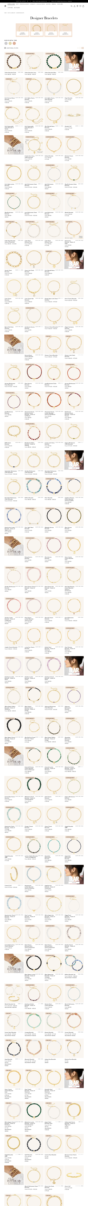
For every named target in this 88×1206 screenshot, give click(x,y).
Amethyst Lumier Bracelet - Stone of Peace (10, 678)
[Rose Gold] (14, 43)
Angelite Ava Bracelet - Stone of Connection (50, 887)
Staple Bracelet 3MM (69, 827)
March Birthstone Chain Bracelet (31, 1187)
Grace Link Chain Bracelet (29, 271)
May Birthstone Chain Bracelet (71, 185)
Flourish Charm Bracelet (49, 618)
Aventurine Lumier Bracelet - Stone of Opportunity (10, 529)
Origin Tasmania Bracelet (69, 327)
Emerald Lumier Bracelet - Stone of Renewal (50, 768)
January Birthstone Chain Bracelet (10, 384)
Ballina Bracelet (29, 498)
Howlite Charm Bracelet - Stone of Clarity (70, 946)
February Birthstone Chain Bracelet (50, 707)
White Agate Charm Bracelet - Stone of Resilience (10, 1123)
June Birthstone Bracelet (49, 213)
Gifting (48, 4)
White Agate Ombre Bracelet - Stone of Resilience (10, 708)
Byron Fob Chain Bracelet (9, 327)
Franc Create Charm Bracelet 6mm (9, 1091)
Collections (40, 4)
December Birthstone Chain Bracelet (10, 498)
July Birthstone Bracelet (9, 412)
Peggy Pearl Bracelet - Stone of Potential (70, 917)
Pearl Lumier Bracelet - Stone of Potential (30, 917)
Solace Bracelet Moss (50, 72)
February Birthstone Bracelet (68, 708)
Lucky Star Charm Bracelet (29, 648)
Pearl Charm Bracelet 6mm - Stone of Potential (50, 946)
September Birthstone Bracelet (68, 857)
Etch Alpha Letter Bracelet (9, 185)
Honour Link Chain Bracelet (70, 356)
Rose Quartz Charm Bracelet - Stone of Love (30, 588)
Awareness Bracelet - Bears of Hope (70, 242)
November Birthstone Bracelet (68, 739)
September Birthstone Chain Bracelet (11, 471)
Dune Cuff (67, 1186)
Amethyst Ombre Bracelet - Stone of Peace (30, 1005)
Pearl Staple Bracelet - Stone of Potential (30, 1091)
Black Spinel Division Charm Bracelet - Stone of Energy (30, 708)
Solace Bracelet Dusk (10, 72)
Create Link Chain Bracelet (50, 443)
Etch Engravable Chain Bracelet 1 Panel (29, 128)
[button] (11, 4)
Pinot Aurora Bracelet (28, 384)
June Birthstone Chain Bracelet (31, 213)
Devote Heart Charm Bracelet (49, 1004)
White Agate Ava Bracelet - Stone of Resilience (50, 917)
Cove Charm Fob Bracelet (29, 299)
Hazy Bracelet (8, 1059)
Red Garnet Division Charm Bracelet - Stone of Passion (70, 413)
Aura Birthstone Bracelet (69, 618)
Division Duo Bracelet (70, 1059)
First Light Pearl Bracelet (29, 528)
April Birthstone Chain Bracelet (31, 185)
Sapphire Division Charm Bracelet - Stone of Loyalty (69, 499)
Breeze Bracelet (49, 1032)
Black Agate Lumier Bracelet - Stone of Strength (30, 976)
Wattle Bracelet (69, 212)
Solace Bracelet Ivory (30, 72)
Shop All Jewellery (11, 12)
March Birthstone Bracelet (69, 1004)
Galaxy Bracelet (49, 156)
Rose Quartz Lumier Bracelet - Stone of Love (29, 619)
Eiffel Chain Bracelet (8, 443)
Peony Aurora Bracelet (28, 557)
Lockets (32, 4)
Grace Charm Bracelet (48, 827)
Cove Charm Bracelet (8, 299)
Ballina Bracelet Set (70, 974)
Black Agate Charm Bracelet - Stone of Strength (10, 739)
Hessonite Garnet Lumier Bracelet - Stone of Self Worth (50, 413)
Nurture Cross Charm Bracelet (70, 1155)
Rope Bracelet (68, 98)
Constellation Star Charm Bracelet (10, 945)
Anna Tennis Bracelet (70, 298)
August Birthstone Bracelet (70, 797)
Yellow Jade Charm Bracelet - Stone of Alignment (70, 1123)
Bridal (54, 4)
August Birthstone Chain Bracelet (70, 443)
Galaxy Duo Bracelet (50, 1059)
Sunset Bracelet (69, 1032)
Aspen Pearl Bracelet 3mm (48, 1122)
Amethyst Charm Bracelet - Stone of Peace (50, 678)
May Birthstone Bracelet (9, 213)
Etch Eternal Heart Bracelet (10, 98)
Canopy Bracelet (29, 1032)
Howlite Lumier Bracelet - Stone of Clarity (30, 678)
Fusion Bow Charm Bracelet (10, 797)
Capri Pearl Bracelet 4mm (48, 241)
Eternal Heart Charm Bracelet (29, 356)
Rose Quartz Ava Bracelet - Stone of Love (50, 588)
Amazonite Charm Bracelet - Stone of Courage (10, 828)
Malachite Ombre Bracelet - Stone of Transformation (70, 768)
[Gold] (10, 43)
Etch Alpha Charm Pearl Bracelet (50, 98)
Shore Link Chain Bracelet (49, 1187)
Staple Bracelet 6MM (9, 1155)
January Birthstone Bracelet (70, 384)
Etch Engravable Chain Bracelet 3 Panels (9, 128)
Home (5, 12)
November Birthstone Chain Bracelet (50, 471)
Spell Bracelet (28, 1155)
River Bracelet (48, 498)
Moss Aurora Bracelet (68, 528)
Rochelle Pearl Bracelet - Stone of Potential (50, 1091)
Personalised (24, 4)
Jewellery (11, 4)
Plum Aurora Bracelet (48, 557)
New (17, 4)
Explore (60, 4)
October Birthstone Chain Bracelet (30, 471)
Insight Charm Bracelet (11, 647)
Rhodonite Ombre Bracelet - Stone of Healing (30, 444)
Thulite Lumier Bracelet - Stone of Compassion (10, 619)
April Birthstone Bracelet (49, 185)
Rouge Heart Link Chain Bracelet (51, 299)
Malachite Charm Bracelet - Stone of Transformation (30, 798)
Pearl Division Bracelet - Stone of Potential (70, 649)
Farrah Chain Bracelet (8, 271)
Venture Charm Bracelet (51, 327)
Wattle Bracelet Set (10, 1004)
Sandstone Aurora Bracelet (30, 327)
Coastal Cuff (8, 885)
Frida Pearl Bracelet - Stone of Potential (10, 241)
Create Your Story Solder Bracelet (29, 156)
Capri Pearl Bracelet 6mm (28, 241)
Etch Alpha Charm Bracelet (30, 98)
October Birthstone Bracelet (10, 587)
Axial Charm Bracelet (48, 797)
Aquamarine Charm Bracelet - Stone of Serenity (10, 917)
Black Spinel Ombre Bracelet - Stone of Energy (50, 739)
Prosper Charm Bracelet (29, 827)
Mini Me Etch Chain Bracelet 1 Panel (30, 738)
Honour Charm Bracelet (51, 355)
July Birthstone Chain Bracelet (50, 384)
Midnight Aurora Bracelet (49, 528)
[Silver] (6, 43)
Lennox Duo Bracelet (50, 1155)
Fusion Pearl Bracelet (10, 1032)
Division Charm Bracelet (69, 156)
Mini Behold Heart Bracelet (50, 127)
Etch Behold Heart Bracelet (50, 271)
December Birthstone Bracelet (48, 857)
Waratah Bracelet (29, 1059)
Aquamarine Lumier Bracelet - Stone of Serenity (29, 887)
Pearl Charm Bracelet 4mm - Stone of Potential (30, 946)
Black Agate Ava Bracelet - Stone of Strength (50, 976)
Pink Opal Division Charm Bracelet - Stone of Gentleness (70, 588)
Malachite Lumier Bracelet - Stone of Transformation (30, 1123)
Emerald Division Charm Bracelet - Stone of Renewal (29, 768)
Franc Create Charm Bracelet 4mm (69, 558)
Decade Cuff (68, 126)
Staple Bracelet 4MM (9, 856)
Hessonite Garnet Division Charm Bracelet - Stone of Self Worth (30, 413)
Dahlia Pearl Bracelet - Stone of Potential (50, 649)
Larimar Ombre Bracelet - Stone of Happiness (31, 856)
